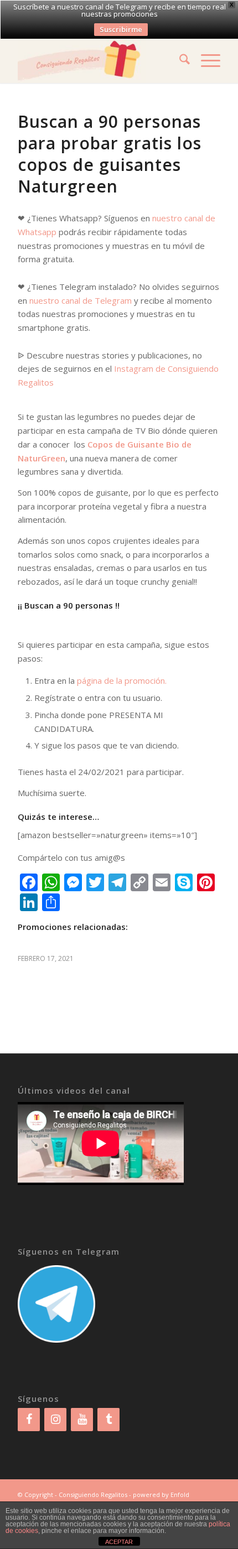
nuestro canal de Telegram (80, 300)
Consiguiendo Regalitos (93, 1494)
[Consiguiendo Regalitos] (98, 61)
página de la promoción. (122, 680)
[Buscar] (179, 61)
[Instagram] (55, 1419)
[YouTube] (82, 1419)
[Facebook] (29, 1419)
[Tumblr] (108, 1419)
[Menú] (205, 61)
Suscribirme (121, 29)
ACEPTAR (119, 1541)
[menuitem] (179, 61)
